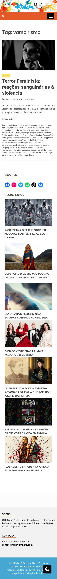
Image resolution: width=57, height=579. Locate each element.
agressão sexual (16, 127)
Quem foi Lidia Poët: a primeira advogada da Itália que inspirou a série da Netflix (28, 392)
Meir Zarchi (32, 142)
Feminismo (48, 132)
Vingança (22, 155)
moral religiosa (18, 145)
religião (43, 147)
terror (35, 152)
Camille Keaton (28, 130)
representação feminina (11, 150)
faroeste (40, 132)
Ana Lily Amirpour (30, 127)
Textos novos (14, 194)
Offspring (5, 147)
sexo (49, 150)
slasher (25, 152)
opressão (13, 147)
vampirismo (13, 155)
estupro (33, 132)
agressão (5, 127)
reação (36, 147)
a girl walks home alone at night (16, 125)
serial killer (42, 150)
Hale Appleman (47, 137)
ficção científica (8, 135)
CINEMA (6, 75)
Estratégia (25, 132)
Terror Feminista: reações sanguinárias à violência (28, 87)
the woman (43, 152)
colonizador (15, 132)
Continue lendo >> (8, 119)
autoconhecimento (9, 130)
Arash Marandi (44, 127)
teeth (30, 152)
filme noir (18, 135)
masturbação (22, 142)
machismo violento (9, 142)
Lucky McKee (33, 140)
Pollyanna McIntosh (25, 147)
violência (30, 155)
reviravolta (25, 150)
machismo (42, 140)
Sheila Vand (16, 152)
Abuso (50, 125)
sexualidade (6, 152)
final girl (26, 135)
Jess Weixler (22, 140)
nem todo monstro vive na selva (37, 145)
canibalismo (39, 130)
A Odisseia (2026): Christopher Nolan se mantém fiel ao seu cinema (25, 233)
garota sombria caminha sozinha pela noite (23, 137)
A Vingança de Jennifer (38, 125)
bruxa (19, 130)
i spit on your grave (9, 140)
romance (34, 150)
